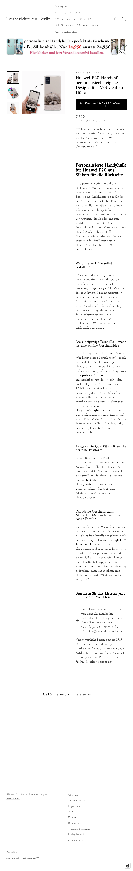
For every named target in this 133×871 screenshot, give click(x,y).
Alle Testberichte (64, 25)
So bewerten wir (77, 800)
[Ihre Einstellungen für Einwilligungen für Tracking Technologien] (127, 865)
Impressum (74, 806)
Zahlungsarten (76, 840)
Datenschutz (75, 823)
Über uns (73, 795)
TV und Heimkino (65, 19)
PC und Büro (86, 19)
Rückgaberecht (76, 834)
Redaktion (12, 852)
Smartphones (62, 6)
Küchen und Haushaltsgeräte (72, 13)
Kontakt (72, 817)
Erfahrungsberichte (87, 25)
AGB (70, 812)
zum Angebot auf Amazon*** (22, 858)
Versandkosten (103, 121)
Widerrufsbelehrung (79, 829)
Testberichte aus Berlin (28, 19)
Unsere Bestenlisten (66, 32)
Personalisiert (89, 73)
